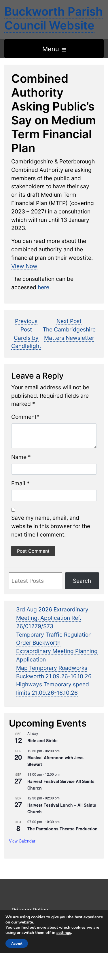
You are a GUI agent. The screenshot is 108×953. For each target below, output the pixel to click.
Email (18, 483)
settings (63, 932)
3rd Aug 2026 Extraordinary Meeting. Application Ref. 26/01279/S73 (52, 618)
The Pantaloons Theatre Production (62, 829)
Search (82, 580)
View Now (24, 266)
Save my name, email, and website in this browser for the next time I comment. (50, 526)
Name (18, 457)
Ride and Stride (42, 740)
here (43, 287)
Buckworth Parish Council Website (53, 18)
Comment (24, 416)
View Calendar (22, 841)
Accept (16, 943)
